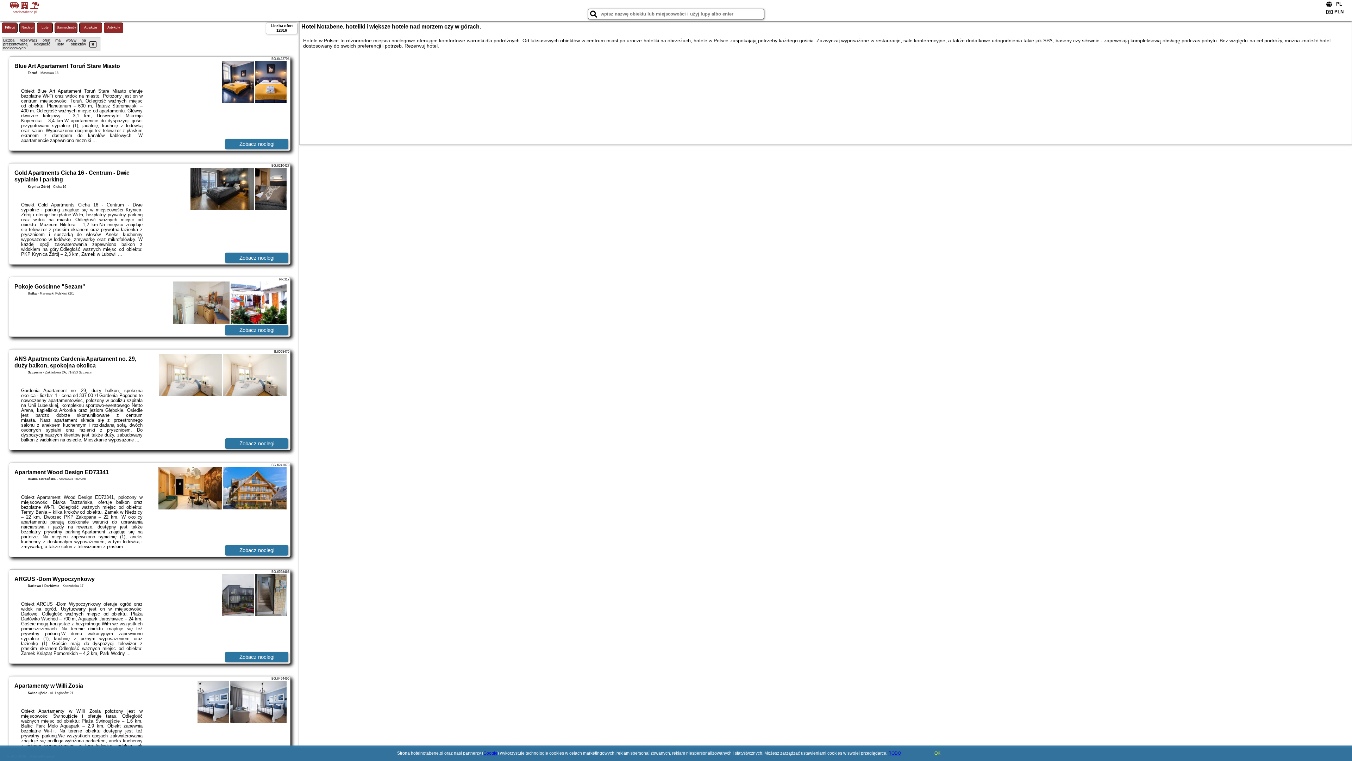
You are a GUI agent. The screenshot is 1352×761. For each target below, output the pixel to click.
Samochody (66, 27)
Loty (45, 27)
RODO (894, 753)
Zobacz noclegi (256, 144)
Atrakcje (90, 27)
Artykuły (113, 27)
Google (490, 753)
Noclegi (27, 27)
